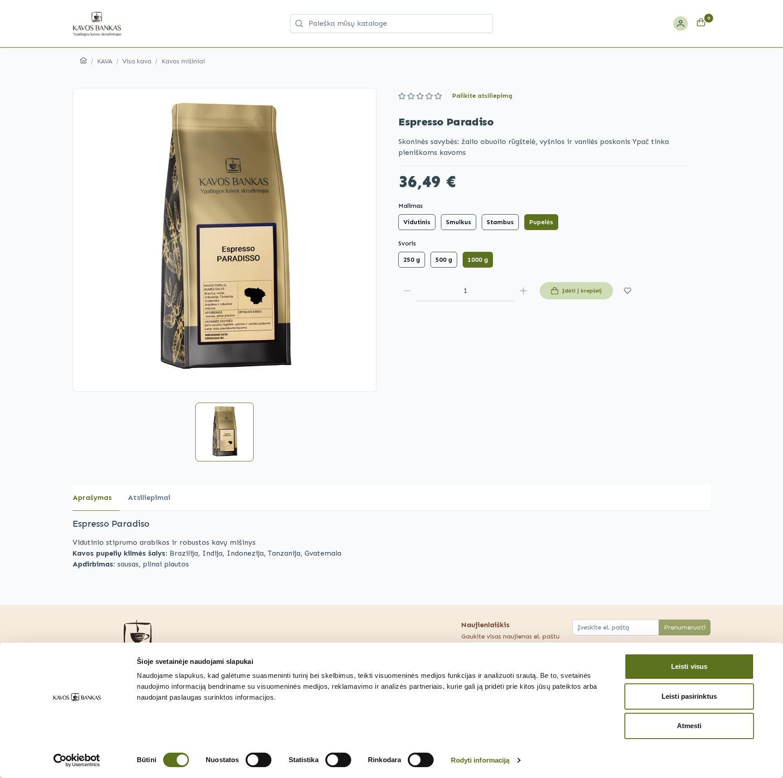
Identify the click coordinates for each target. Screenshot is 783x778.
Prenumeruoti (685, 627)
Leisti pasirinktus (689, 696)
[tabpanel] (391, 543)
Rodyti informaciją (480, 760)
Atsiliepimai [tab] (149, 497)
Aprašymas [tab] (91, 497)
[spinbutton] (465, 290)
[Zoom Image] (224, 239)
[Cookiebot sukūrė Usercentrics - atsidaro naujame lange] (76, 760)
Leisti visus (689, 666)
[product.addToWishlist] (627, 290)
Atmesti (689, 726)
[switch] (258, 760)
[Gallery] (224, 240)
